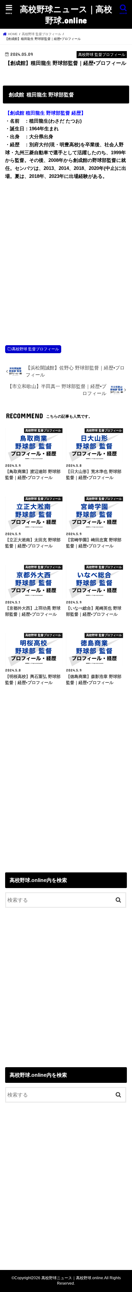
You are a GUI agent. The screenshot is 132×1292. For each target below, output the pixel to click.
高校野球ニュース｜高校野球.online (66, 14)
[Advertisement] (66, 256)
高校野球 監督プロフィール (35, 349)
